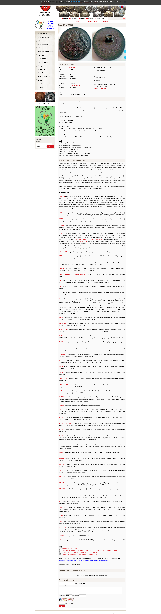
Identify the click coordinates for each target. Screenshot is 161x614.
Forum (40, 80)
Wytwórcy (41, 48)
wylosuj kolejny (45, 103)
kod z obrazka (69, 603)
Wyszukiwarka (43, 44)
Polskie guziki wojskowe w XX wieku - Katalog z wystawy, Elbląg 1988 (81, 554)
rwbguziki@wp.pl (73, 613)
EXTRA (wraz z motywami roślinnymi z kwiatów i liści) (89, 239)
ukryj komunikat (81, 3)
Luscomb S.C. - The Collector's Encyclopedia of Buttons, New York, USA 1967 (83, 552)
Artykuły (41, 55)
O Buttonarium (43, 41)
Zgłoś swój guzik (43, 62)
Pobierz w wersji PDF (100, 88)
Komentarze (42, 69)
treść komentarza (63, 585)
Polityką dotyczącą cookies (76, 1)
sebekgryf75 (72, 67)
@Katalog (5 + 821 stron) (46, 51)
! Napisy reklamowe (74, 85)
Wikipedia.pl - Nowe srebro (69, 548)
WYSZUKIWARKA (92, 21)
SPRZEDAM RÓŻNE (44, 76)
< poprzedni (77, 21)
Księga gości (42, 66)
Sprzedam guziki (44, 73)
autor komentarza (80, 583)
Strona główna (43, 34)
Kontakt (41, 87)
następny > (106, 21)
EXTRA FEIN (83, 241)
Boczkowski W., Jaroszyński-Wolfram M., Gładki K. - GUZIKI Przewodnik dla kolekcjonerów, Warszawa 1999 (91, 550)
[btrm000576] (92, 28)
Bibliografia (42, 59)
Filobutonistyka (43, 37)
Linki (40, 83)
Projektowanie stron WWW (119, 613)
